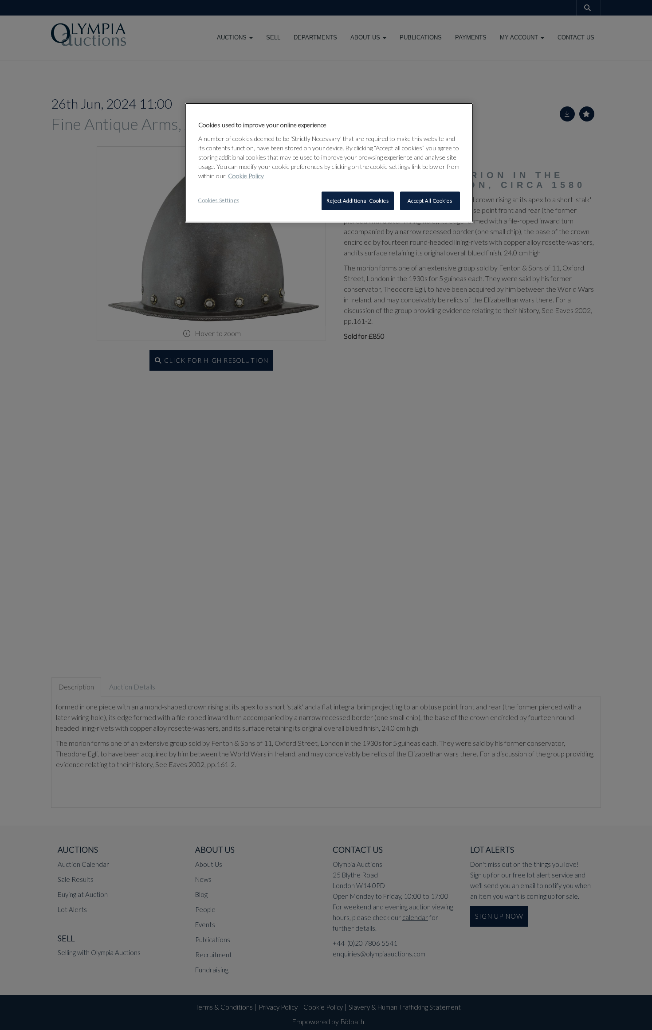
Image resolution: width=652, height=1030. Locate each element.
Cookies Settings (218, 200)
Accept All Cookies (430, 201)
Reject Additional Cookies (357, 201)
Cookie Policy (246, 176)
